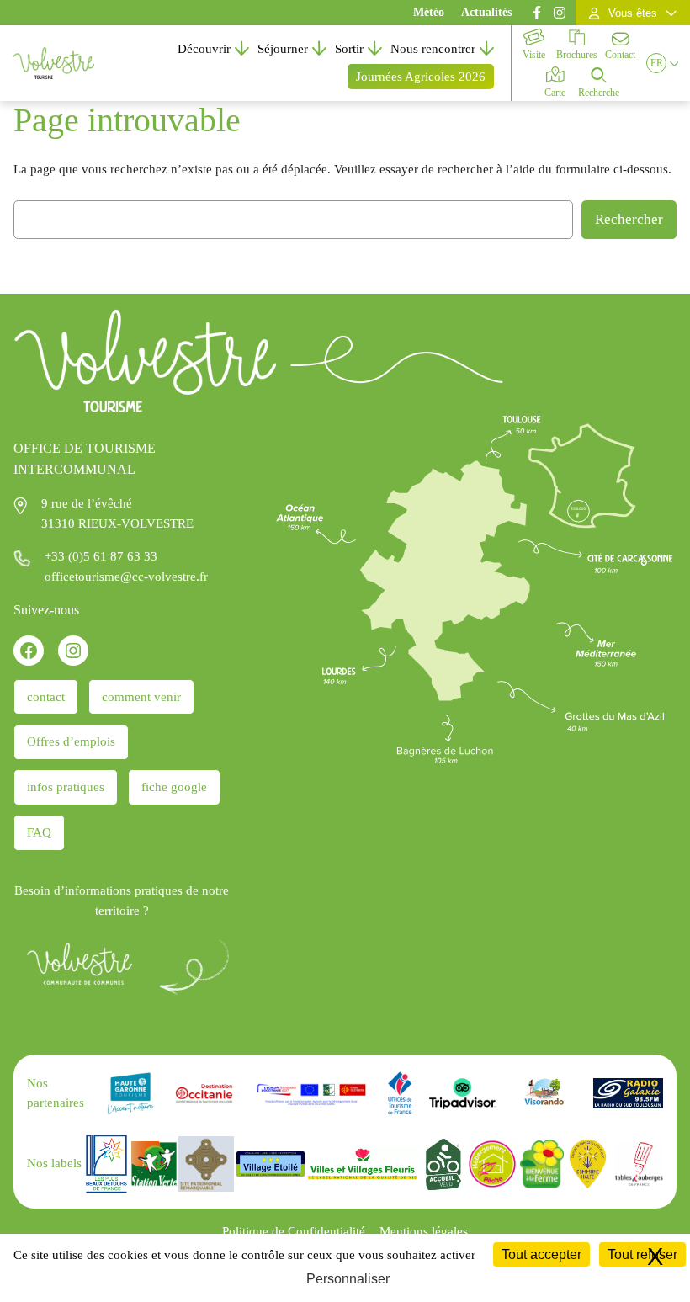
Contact (620, 55)
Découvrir (204, 49)
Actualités (486, 12)
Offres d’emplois (71, 741)
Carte (554, 92)
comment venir (141, 697)
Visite (534, 55)
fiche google (174, 787)
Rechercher (629, 219)
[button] (656, 63)
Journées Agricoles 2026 (421, 76)
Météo (428, 12)
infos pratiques (65, 787)
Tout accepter (541, 1254)
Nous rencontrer (432, 49)
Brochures (576, 55)
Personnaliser (348, 1279)
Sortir (349, 49)
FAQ (39, 832)
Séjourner (282, 49)
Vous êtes (632, 13)
